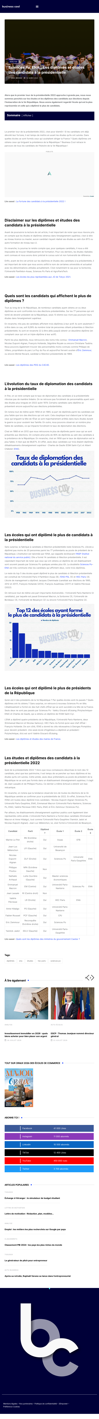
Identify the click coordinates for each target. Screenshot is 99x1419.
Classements (11, 1239)
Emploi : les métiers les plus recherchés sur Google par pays (35, 1229)
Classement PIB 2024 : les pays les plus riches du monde (33, 1245)
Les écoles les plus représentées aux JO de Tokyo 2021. (43, 277)
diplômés (10, 961)
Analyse (8, 1025)
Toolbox (9, 1192)
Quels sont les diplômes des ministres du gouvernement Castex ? (48, 939)
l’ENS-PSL (64, 577)
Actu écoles (57, 1025)
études (30, 961)
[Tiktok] (85, 1403)
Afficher (27, 115)
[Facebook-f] (90, 1401)
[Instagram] (90, 1403)
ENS (16, 449)
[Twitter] (85, 1401)
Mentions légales (10, 1404)
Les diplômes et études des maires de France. (38, 739)
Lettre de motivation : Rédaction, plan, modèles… (29, 1213)
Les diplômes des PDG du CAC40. (32, 365)
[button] (37, 6)
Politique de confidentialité (46, 1404)
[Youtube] (95, 1401)
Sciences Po (86, 564)
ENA (7, 568)
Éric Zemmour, (85, 350)
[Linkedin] (95, 1403)
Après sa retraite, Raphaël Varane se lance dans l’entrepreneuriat (38, 1276)
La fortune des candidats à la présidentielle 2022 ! (40, 201)
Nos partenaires (26, 1404)
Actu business (11, 1270)
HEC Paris (81, 577)
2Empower (63, 1404)
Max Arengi (16, 78)
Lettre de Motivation (15, 1208)
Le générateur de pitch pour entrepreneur (26, 1260)
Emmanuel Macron (78, 340)
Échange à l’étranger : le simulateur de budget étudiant (32, 1198)
